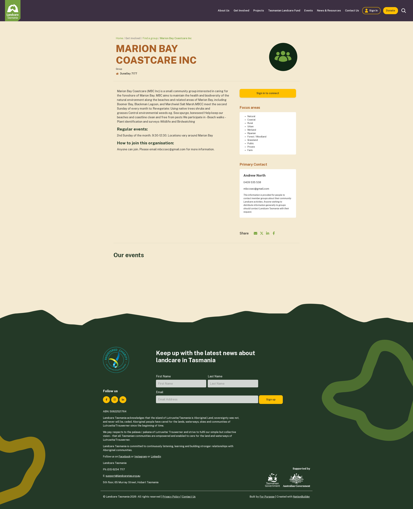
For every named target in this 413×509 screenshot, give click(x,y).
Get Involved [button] (241, 10)
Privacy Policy (171, 496)
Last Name (215, 376)
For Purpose (267, 496)
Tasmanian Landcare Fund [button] (284, 10)
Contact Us (189, 496)
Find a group (150, 38)
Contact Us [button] (352, 10)
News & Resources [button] (329, 10)
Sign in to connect (268, 93)
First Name (163, 376)
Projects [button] (258, 10)
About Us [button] (223, 10)
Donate (390, 10)
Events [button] (308, 10)
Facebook (125, 456)
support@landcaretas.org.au (123, 475)
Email (159, 392)
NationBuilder (301, 496)
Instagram (140, 456)
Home (119, 38)
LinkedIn (156, 456)
